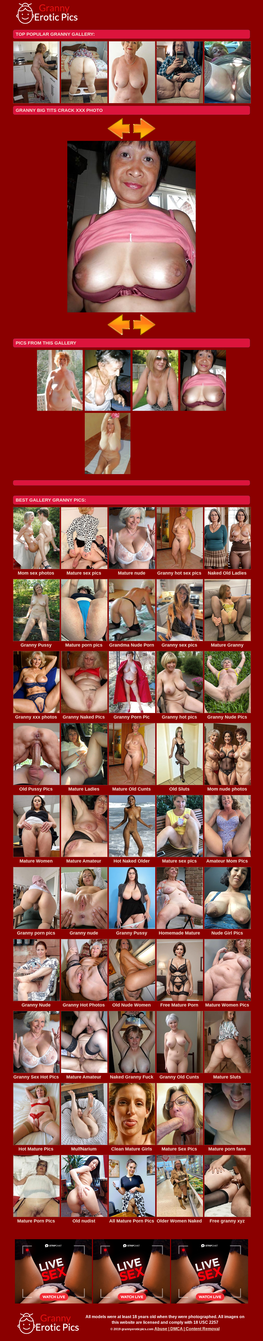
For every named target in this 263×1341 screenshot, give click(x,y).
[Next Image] (144, 139)
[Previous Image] (119, 139)
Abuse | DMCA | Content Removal (187, 1329)
